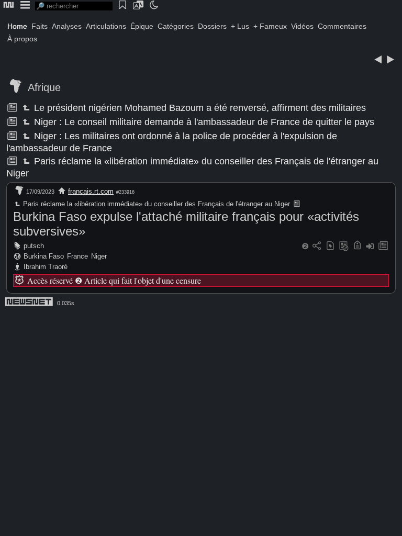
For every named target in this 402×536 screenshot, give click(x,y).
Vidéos (302, 26)
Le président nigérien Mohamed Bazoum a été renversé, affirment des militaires (199, 108)
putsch (34, 246)
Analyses (67, 26)
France (77, 256)
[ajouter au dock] (370, 246)
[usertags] (330, 246)
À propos (22, 39)
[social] (316, 246)
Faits (39, 26)
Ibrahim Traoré (46, 267)
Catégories (176, 26)
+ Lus (240, 26)
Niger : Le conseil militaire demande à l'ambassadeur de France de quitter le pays (203, 122)
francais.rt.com (91, 191)
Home (17, 26)
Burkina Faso (44, 256)
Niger (99, 256)
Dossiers (212, 26)
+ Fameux (270, 26)
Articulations (106, 26)
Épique (141, 26)
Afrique (44, 87)
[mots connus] (357, 246)
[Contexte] (344, 246)
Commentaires (342, 26)
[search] (74, 6)
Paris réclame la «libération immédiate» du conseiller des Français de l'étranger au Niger (155, 204)
